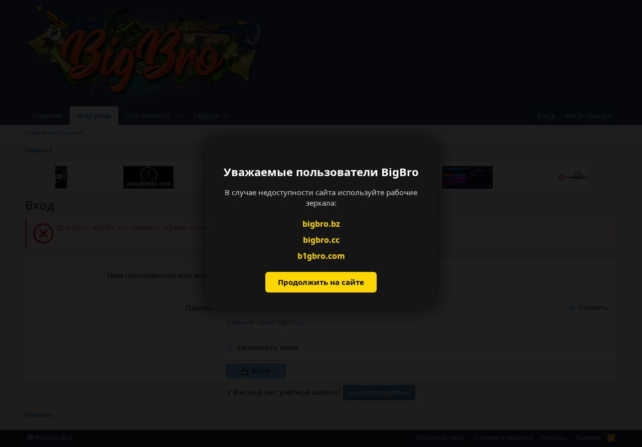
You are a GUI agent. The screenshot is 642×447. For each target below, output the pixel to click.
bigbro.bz (321, 223)
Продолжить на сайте (321, 282)
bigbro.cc (321, 239)
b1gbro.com (321, 255)
